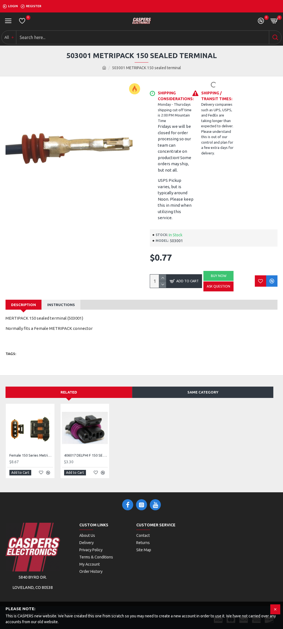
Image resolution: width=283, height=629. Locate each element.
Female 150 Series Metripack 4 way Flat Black (31, 455)
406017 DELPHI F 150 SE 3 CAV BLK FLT (86, 455)
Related (69, 392)
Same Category (202, 392)
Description (23, 305)
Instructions (61, 305)
